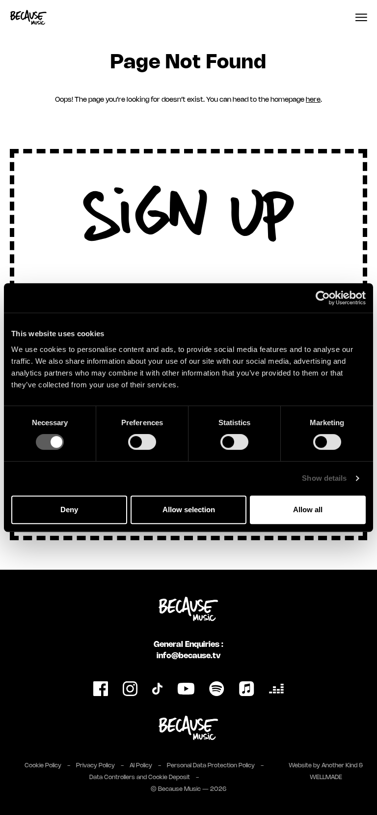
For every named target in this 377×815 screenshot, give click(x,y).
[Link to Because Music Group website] (188, 728)
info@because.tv (188, 656)
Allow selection (188, 509)
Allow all (308, 509)
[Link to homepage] (28, 17)
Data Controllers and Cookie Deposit (139, 777)
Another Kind (339, 765)
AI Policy (141, 765)
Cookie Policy (43, 765)
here (313, 100)
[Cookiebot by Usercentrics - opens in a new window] (323, 298)
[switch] (142, 442)
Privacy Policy (95, 765)
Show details (324, 478)
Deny (69, 509)
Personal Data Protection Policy (211, 765)
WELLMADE (326, 777)
